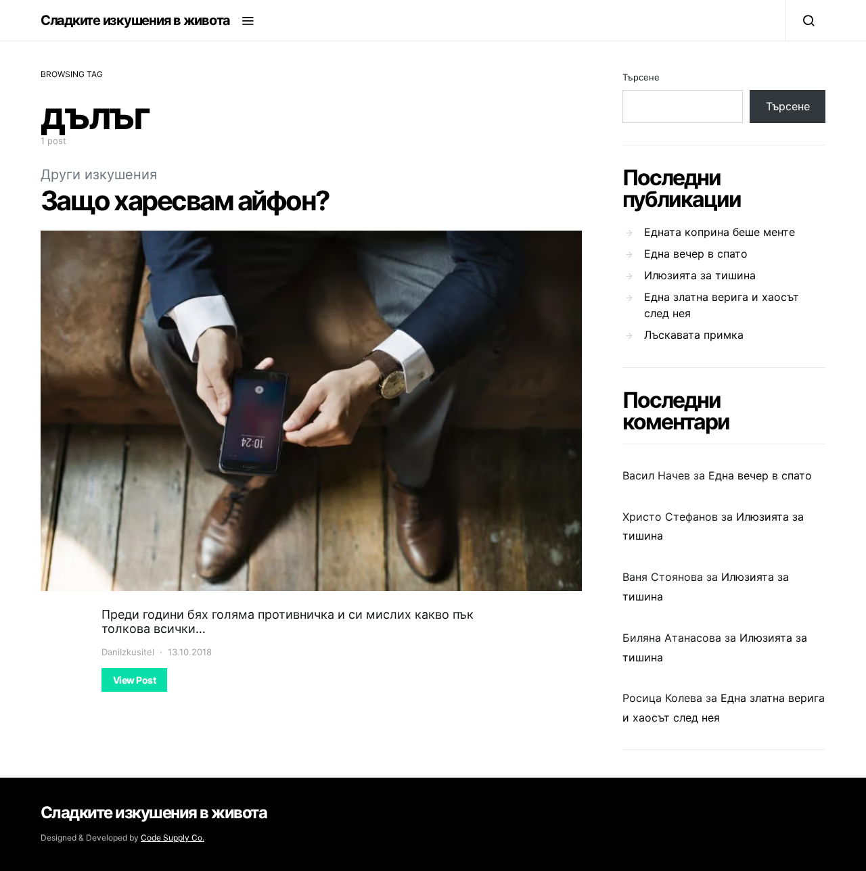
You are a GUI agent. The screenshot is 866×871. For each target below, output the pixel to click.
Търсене (641, 77)
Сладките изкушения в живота (135, 20)
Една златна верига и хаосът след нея (721, 305)
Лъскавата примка (694, 335)
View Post (134, 680)
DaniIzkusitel (127, 651)
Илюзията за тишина (700, 275)
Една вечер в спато (696, 253)
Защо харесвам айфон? (185, 200)
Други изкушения (99, 174)
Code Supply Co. (172, 837)
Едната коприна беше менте (719, 232)
